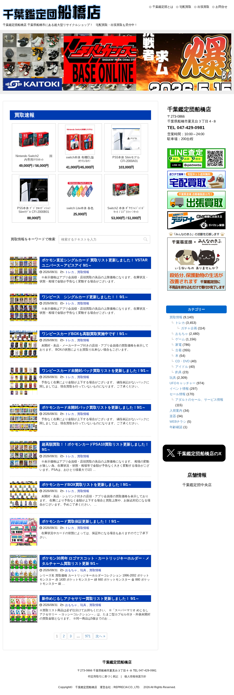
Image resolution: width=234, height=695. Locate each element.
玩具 (83, 570)
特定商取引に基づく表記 (103, 676)
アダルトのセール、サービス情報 (199, 399)
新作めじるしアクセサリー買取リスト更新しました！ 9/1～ (90, 598)
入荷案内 (176, 410)
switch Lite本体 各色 (79, 208)
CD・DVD (182, 361)
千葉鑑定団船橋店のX (199, 453)
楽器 (173, 416)
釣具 (178, 372)
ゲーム (180, 339)
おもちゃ (71, 570)
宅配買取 (185, 6)
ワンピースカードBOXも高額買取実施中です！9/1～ (85, 334)
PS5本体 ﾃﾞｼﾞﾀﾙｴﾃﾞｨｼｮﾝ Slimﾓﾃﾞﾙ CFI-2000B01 (34, 210)
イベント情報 (179, 388)
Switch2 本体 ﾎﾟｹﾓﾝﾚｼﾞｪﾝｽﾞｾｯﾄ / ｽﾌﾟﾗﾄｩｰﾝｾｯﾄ (126, 210)
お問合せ (221, 6)
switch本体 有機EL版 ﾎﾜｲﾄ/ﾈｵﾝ (80, 159)
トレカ (69, 272)
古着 (178, 350)
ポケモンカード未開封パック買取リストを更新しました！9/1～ (94, 407)
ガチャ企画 (189, 328)
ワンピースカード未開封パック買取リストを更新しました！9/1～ (95, 371)
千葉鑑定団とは (162, 6)
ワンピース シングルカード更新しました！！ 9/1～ (85, 297)
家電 (178, 344)
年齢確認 (176, 427)
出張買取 (203, 6)
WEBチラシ (178, 421)
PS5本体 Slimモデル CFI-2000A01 (126, 159)
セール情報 (178, 394)
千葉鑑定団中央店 (197, 485)
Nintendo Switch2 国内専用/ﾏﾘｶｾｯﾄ (34, 157)
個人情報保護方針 (135, 676)
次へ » (100, 636)
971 (87, 636)
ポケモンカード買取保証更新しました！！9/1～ (81, 521)
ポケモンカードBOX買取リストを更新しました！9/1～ (87, 485)
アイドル (181, 366)
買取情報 (83, 272)
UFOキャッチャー (183, 383)
